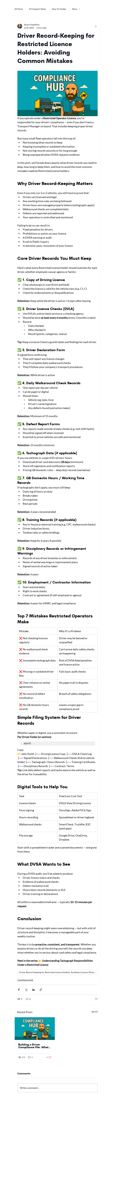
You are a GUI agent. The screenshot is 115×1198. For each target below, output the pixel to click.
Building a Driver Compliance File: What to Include (33, 1046)
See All (94, 1011)
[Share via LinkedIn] (33, 989)
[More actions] (96, 26)
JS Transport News (37, 9)
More (74, 9)
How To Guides (59, 9)
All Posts (19, 9)
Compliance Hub (25, 980)
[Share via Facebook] (18, 989)
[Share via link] (40, 989)
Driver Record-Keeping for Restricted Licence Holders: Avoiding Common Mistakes (58, 972)
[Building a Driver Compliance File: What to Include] (35, 1028)
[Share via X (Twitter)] (26, 989)
